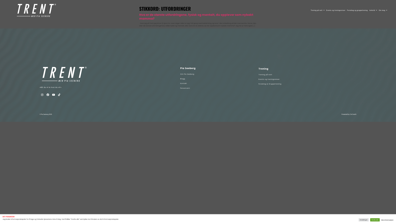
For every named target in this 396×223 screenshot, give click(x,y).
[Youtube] (53, 94)
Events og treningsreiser (335, 10)
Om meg (382, 10)
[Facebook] (47, 94)
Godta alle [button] (374, 220)
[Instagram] (42, 94)
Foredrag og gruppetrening (357, 10)
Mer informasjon (387, 220)
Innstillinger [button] (363, 220)
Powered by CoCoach (349, 114)
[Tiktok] (59, 94)
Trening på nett (316, 10)
